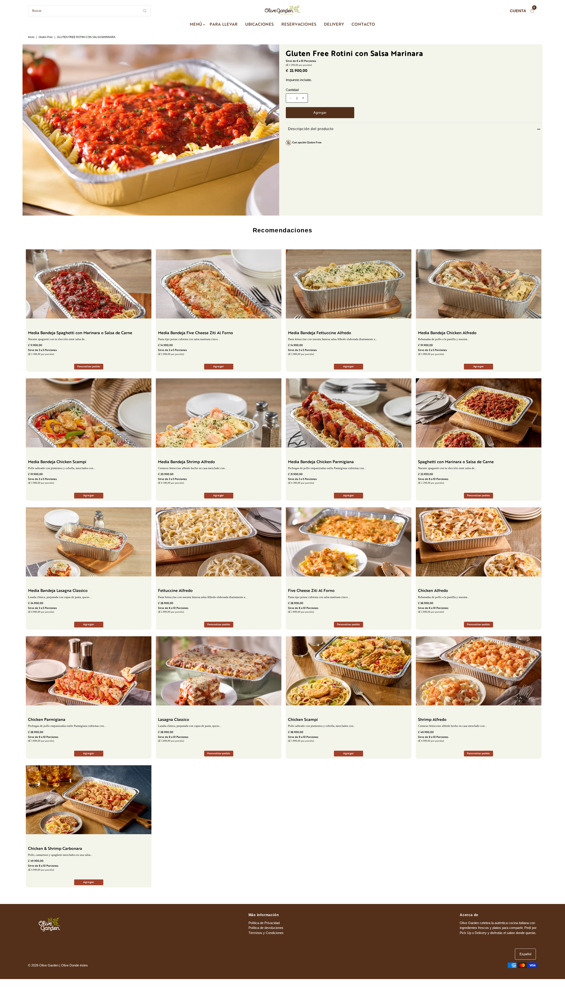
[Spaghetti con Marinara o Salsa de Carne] (478, 412)
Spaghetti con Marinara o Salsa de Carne (456, 462)
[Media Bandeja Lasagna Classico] (88, 541)
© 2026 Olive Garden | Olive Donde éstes (58, 965)
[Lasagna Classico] (218, 670)
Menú (196, 25)
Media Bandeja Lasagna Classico (58, 591)
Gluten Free (46, 37)
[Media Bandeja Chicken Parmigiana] (348, 412)
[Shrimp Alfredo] (478, 670)
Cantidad (292, 90)
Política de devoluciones (266, 928)
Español (525, 954)
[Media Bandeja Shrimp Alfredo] (218, 412)
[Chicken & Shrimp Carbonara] (88, 799)
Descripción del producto (310, 129)
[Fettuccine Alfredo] (218, 541)
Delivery (334, 25)
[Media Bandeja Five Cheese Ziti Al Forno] (218, 283)
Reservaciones (298, 25)
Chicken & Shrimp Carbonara (55, 849)
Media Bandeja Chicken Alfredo (447, 333)
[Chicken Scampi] (348, 670)
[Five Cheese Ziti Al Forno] (348, 541)
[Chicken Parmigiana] (88, 670)
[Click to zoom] (272, 51)
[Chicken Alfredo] (478, 541)
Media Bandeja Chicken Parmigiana (321, 462)
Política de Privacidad (264, 923)
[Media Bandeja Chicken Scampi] (88, 412)
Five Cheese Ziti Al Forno (311, 591)
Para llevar (224, 25)
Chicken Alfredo (433, 591)
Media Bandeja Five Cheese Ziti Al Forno (195, 333)
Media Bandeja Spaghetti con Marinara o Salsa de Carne (80, 333)
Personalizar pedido (88, 367)
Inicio (31, 37)
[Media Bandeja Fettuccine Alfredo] (348, 283)
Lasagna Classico (173, 720)
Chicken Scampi (303, 720)
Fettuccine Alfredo (175, 591)
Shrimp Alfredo (432, 720)
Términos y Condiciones (266, 933)
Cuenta (518, 11)
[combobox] (89, 10)
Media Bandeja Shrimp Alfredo (186, 462)
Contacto (363, 25)
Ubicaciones (259, 25)
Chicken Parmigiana (46, 720)
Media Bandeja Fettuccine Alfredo (319, 333)
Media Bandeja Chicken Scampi (57, 462)
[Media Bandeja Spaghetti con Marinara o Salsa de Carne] (88, 283)
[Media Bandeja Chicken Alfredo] (478, 283)
